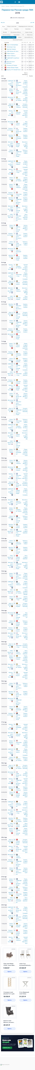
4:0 (14, 80)
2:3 (14, 329)
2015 (3, 22)
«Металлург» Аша (11, 47)
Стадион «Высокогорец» (25, 115)
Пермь (25, 80)
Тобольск (25, 150)
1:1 (14, 233)
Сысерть (25, 104)
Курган (25, 177)
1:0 (14, 363)
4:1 (14, 104)
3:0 (14, 142)
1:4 (14, 433)
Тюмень (25, 128)
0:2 (14, 110)
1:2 (14, 135)
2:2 (14, 121)
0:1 (14, 89)
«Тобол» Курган (10, 53)
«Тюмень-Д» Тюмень (12, 65)
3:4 (14, 372)
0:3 (14, 343)
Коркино (25, 135)
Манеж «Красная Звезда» (25, 217)
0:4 (14, 169)
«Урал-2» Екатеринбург (12, 44)
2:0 (14, 488)
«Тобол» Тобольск (11, 55)
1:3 (14, 352)
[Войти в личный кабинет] (15, 2)
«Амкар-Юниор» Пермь (12, 67)
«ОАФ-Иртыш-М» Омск (12, 51)
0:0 (14, 161)
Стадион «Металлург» (25, 100)
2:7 (14, 672)
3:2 (14, 206)
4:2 (14, 787)
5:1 (14, 214)
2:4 (14, 724)
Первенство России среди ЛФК (17, 10)
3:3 (14, 424)
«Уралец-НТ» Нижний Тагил (14, 69)
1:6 (14, 128)
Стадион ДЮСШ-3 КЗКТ (25, 181)
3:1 (14, 97)
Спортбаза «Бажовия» (25, 107)
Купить (10, 971)
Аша (26, 97)
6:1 (14, 713)
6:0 (14, 400)
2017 (31, 22)
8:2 (14, 320)
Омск (26, 214)
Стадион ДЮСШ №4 (25, 146)
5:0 (14, 408)
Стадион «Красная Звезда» (25, 593)
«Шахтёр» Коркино (11, 49)
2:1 (14, 197)
